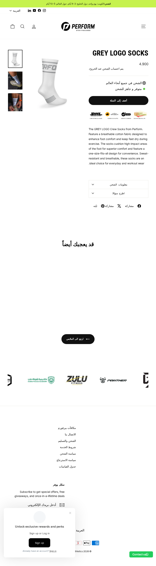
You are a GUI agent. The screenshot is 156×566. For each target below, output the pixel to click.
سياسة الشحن (68, 453)
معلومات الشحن (118, 184)
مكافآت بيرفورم (67, 427)
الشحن (106, 68)
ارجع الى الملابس (75, 338)
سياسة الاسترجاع (66, 460)
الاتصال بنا (70, 434)
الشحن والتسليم (67, 440)
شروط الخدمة (68, 447)
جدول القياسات (67, 466)
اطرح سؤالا (118, 193)
